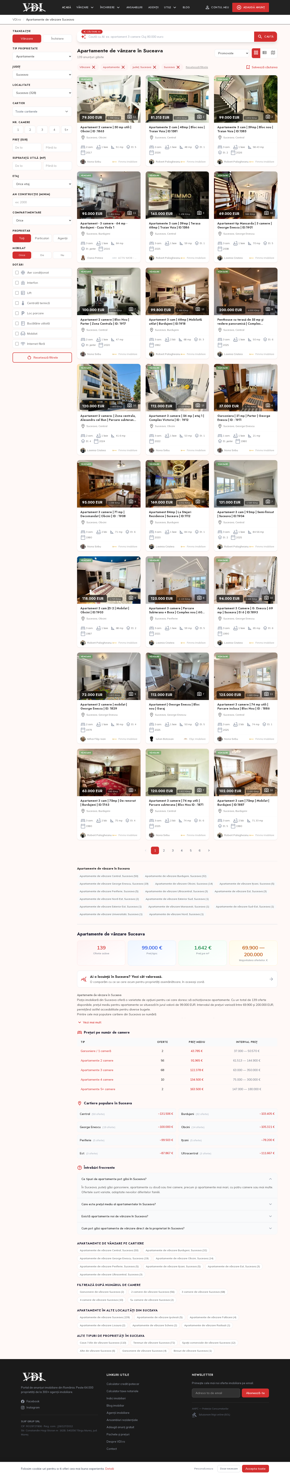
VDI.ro (17, 19)
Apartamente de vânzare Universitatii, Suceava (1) (111, 914)
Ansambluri (134, 7)
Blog (186, 7)
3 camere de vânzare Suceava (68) (203, 1291)
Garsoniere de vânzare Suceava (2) (102, 1291)
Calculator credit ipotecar (123, 1384)
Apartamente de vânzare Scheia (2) (154, 1325)
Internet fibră (32, 343)
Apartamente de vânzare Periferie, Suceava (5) (109, 891)
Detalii (109, 1469)
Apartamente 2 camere (97, 1060)
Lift (25, 292)
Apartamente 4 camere (97, 1079)
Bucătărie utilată (35, 323)
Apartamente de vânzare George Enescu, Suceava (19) (114, 883)
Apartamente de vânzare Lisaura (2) (102, 1325)
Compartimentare (27, 212)
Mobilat (19, 248)
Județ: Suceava (144, 67)
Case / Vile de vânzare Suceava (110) (103, 1342)
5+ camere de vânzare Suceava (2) (152, 1299)
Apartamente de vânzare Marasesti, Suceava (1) (178, 906)
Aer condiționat (34, 272)
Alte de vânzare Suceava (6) (97, 1350)
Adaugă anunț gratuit (120, 1427)
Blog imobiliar (115, 1405)
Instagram (33, 1407)
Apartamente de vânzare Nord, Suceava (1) (176, 914)
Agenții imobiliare (118, 1412)
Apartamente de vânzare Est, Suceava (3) (241, 891)
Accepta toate (255, 1469)
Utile (170, 7)
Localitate (21, 85)
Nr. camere (21, 122)
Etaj (16, 176)
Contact (112, 1448)
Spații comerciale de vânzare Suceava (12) (208, 1342)
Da (42, 255)
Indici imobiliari (116, 1398)
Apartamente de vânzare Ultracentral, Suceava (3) (176, 891)
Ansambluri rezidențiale (122, 1420)
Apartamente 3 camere (97, 1070)
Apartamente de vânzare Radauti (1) (207, 1325)
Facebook (33, 1401)
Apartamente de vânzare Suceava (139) (105, 1317)
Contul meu (217, 7)
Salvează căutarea (261, 67)
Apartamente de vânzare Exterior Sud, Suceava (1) (177, 898)
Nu (62, 255)
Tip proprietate (25, 48)
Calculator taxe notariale (122, 1391)
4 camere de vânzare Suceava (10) (101, 1299)
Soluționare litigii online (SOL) (211, 1414)
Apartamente (114, 67)
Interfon (29, 282)
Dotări (18, 264)
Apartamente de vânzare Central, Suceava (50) (109, 876)
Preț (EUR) (20, 139)
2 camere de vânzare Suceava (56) (153, 1291)
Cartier (19, 103)
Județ (17, 66)
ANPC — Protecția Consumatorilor (210, 1408)
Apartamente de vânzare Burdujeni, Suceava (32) (175, 876)
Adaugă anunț (251, 7)
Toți (21, 238)
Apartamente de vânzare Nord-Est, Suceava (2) (109, 898)
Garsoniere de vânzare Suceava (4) (144, 1350)
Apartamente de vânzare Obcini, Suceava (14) (184, 883)
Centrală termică (35, 303)
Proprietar (21, 230)
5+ (66, 130)
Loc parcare (32, 313)
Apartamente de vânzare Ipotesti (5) (160, 1317)
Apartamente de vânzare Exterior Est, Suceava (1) (111, 906)
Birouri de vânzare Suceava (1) (193, 1350)
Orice (22, 255)
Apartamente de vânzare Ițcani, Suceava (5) (247, 883)
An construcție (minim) (31, 194)
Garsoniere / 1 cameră (96, 1051)
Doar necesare (229, 1468)
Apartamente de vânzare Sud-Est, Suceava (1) (245, 906)
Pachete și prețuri (118, 1434)
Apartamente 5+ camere (98, 1089)
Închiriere (110, 7)
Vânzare (85, 7)
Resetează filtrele (42, 357)
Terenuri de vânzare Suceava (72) (154, 1342)
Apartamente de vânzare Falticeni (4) (213, 1317)
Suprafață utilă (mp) (29, 158)
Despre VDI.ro (116, 1441)
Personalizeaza (203, 1468)
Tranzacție (22, 31)
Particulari (42, 238)
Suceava (172, 67)
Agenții (153, 7)
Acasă (66, 7)
